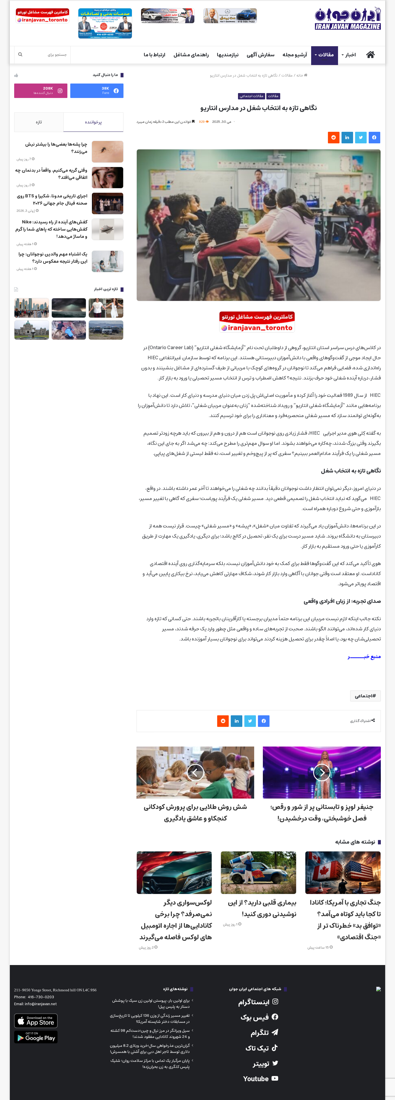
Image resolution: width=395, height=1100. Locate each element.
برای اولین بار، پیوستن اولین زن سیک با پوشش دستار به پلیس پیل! (151, 1003)
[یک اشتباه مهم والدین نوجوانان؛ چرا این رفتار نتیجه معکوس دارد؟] (107, 262)
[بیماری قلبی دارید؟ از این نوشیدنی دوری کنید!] (258, 872)
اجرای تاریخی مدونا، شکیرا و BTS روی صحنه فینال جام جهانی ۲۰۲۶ (52, 199)
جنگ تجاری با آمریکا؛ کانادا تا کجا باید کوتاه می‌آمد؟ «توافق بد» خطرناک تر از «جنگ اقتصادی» (345, 920)
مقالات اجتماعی (251, 96)
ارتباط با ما (154, 55)
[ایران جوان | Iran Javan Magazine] (348, 18)
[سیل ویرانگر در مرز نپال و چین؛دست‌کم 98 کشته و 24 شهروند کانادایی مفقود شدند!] (68, 308)
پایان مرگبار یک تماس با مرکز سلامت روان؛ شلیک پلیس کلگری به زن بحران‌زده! (150, 1063)
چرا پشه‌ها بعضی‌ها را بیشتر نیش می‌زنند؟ (56, 148)
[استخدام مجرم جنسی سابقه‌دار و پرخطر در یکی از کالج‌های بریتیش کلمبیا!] (31, 330)
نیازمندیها (228, 55)
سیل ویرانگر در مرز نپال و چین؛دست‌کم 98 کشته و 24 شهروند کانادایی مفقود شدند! (150, 1033)
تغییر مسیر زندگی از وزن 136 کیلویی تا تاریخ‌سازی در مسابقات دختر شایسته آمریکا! (150, 1018)
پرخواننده (93, 122)
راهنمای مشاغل (191, 55)
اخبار (350, 55)
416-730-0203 (41, 997)
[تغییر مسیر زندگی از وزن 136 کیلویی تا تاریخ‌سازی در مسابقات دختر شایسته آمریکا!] (105, 308)
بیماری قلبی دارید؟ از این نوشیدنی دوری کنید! (262, 908)
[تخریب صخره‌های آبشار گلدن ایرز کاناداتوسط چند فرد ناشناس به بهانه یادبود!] (68, 330)
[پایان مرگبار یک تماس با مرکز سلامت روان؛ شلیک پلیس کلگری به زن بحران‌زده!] (105, 330)
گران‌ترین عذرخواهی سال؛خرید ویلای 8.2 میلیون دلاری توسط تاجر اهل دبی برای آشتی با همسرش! (150, 1048)
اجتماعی (363, 696)
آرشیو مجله (295, 55)
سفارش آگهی (260, 55)
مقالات (326, 55)
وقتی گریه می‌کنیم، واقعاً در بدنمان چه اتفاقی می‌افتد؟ (51, 174)
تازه (39, 122)
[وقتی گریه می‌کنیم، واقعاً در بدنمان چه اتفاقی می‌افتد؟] (107, 178)
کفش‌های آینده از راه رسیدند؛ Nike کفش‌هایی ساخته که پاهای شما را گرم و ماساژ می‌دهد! (51, 229)
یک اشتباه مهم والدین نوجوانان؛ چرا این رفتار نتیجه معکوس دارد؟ (53, 258)
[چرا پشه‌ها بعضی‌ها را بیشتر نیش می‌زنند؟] (107, 152)
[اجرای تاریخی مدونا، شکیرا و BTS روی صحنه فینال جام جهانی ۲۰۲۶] (107, 203)
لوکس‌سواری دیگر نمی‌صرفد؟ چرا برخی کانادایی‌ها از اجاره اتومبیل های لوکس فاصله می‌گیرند (175, 920)
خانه (300, 75)
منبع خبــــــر (364, 656)
